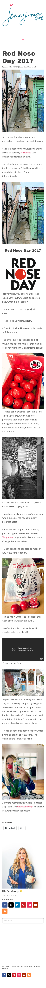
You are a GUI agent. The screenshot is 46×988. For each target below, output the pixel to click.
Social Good (23, 67)
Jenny (6, 67)
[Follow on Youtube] (35, 905)
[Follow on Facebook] (4, 905)
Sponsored (32, 67)
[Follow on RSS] (4, 911)
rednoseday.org (25, 806)
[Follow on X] (11, 905)
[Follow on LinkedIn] (17, 905)
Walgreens (25, 152)
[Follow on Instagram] (29, 905)
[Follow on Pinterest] (23, 905)
